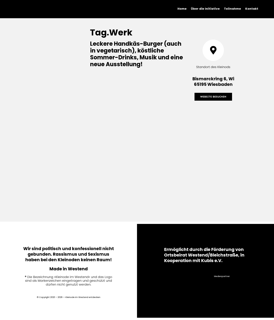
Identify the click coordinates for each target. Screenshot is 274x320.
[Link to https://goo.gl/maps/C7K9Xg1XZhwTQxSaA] (213, 50)
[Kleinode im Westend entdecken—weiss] (23, 3)
